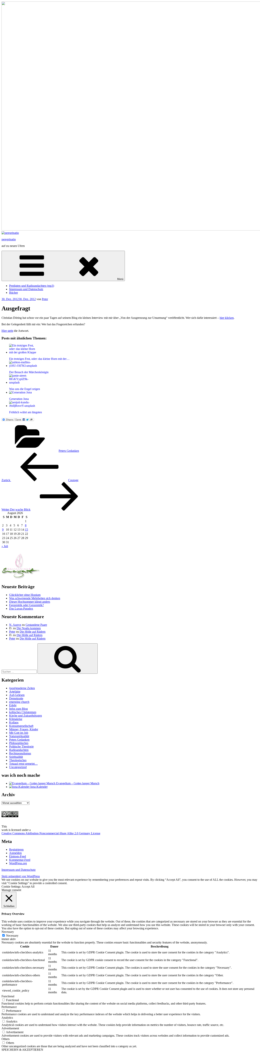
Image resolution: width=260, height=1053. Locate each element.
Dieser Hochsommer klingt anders (29, 601)
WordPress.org (18, 863)
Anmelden (15, 853)
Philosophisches (18, 743)
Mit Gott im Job (18, 732)
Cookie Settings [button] (11, 886)
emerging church (19, 701)
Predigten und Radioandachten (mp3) (31, 285)
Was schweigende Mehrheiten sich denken (34, 598)
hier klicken (227, 317)
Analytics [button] (7, 1017)
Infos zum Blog (18, 708)
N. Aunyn (15, 624)
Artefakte (14, 691)
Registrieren (16, 849)
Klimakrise (15, 719)
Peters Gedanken (69, 450)
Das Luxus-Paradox (21, 608)
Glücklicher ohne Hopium (25, 594)
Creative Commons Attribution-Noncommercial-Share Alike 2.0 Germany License (51, 833)
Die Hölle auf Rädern (32, 631)
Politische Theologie (21, 746)
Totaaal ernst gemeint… (23, 763)
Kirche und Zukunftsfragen (25, 715)
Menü (120, 279)
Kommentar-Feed (19, 859)
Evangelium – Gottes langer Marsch (77, 783)
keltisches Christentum (22, 712)
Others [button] (6, 1039)
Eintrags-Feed (17, 856)
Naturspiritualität (19, 736)
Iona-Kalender (39, 786)
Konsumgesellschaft (21, 726)
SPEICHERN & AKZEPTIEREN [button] (22, 1049)
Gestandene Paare (36, 624)
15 (26, 529)
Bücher (13, 292)
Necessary (12, 935)
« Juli (5, 546)
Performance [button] (9, 1007)
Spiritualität (16, 756)
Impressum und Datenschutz (26, 289)
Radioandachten (19, 750)
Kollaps (13, 722)
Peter (45, 299)
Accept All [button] (28, 886)
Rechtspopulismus (20, 753)
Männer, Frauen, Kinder (23, 729)
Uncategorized (18, 767)
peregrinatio (9, 239)
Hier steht (7, 330)
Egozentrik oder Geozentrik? (26, 605)
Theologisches (17, 760)
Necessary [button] (8, 931)
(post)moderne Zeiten (22, 688)
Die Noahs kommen (29, 628)
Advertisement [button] (10, 1028)
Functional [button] (8, 996)
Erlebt (12, 705)
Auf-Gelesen (17, 695)
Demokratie (16, 698)
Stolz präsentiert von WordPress (21, 876)
